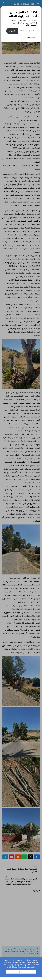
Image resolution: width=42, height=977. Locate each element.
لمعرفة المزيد (12, 967)
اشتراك (12, 31)
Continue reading (30, 37)
